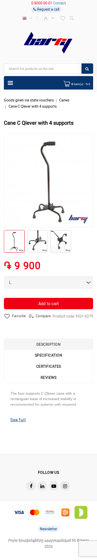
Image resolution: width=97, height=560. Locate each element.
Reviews (49, 377)
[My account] (48, 18)
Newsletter (48, 529)
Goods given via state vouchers (29, 100)
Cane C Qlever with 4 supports (33, 106)
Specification (48, 355)
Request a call (47, 9)
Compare (43, 316)
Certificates (48, 366)
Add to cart (48, 303)
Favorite (18, 316)
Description (48, 344)
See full (18, 419)
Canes (64, 100)
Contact (59, 3)
